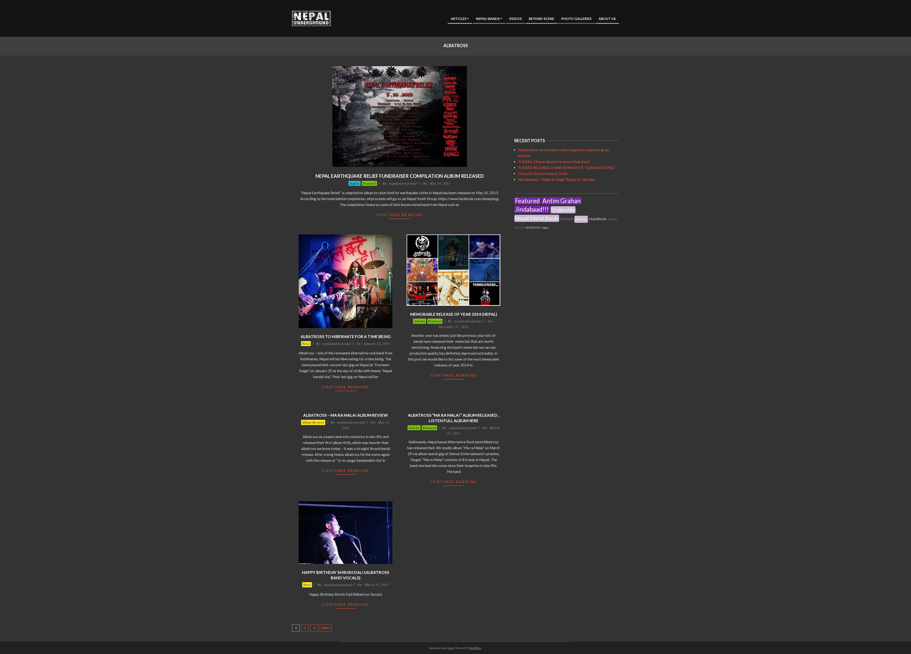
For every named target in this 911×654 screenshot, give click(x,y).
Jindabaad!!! (532, 209)
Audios (354, 183)
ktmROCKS (533, 227)
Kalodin (612, 219)
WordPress (475, 648)
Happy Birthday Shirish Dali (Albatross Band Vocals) (345, 575)
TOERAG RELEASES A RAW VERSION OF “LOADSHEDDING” (566, 167)
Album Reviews (313, 422)
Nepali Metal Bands (536, 218)
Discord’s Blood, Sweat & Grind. (542, 173)
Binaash (566, 218)
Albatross (581, 219)
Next (326, 628)
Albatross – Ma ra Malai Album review (345, 415)
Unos (450, 648)
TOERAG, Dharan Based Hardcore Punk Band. (554, 162)
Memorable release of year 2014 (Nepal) (453, 314)
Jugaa (544, 227)
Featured (369, 183)
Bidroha (519, 227)
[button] (312, 18)
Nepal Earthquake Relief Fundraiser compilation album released (400, 176)
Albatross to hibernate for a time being (346, 336)
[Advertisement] (550, 95)
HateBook (597, 218)
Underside (563, 210)
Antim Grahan (561, 200)
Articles (419, 321)
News (306, 343)
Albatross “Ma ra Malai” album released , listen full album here (453, 418)
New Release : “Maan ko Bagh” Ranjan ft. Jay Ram (556, 179)
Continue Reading (399, 215)
